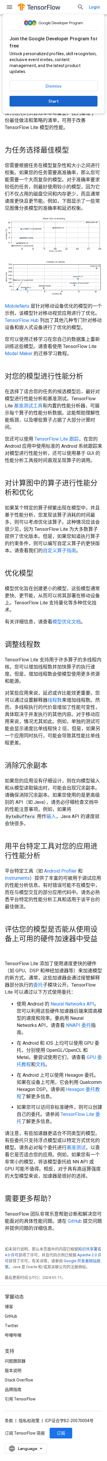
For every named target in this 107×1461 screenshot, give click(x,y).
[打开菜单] (9, 7)
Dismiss (53, 86)
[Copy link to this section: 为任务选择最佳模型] (75, 150)
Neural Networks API (72, 1004)
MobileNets (17, 306)
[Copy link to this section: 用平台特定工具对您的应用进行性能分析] (46, 856)
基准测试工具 (28, 406)
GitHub (75, 1221)
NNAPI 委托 (78, 1025)
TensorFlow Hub (22, 320)
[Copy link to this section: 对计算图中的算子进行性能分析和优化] (39, 493)
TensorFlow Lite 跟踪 (56, 439)
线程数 (55, 700)
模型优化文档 (66, 622)
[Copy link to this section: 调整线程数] (46, 645)
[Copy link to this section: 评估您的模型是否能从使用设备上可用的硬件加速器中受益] (11, 948)
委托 (38, 985)
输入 (51, 816)
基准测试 (76, 1147)
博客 (9, 1306)
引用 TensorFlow (20, 1399)
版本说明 (13, 1370)
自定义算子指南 (59, 550)
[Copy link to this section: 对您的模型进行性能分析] (89, 376)
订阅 (61, 1433)
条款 (9, 1420)
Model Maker (18, 353)
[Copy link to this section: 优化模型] (39, 573)
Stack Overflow (19, 1380)
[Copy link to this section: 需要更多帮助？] (61, 1199)
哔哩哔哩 (13, 1335)
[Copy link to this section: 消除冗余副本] (53, 766)
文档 (40, 1064)
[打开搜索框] (80, 7)
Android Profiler (60, 871)
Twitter (11, 1325)
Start (53, 101)
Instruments (17, 878)
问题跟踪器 (15, 1361)
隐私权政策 (29, 1420)
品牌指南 (13, 1389)
